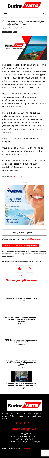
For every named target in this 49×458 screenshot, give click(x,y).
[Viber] (29, 269)
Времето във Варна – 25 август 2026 (21, 298)
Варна (14, 31)
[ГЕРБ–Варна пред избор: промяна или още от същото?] (21, 333)
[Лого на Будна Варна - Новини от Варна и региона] (24, 5)
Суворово (9, 31)
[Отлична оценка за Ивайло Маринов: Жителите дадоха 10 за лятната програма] (21, 310)
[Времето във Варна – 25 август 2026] (21, 291)
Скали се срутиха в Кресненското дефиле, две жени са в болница (21, 384)
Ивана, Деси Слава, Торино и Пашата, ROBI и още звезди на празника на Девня (21, 363)
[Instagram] (20, 423)
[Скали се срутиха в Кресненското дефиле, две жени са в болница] (21, 376)
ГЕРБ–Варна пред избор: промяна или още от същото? (21, 341)
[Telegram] (19, 269)
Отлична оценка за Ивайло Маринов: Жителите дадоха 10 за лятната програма (21, 319)
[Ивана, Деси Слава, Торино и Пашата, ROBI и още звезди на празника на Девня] (21, 354)
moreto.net (18, 176)
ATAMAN (27, 448)
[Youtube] (28, 423)
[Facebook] (16, 423)
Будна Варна (8, 28)
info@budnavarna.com (35, 239)
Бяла (4, 31)
